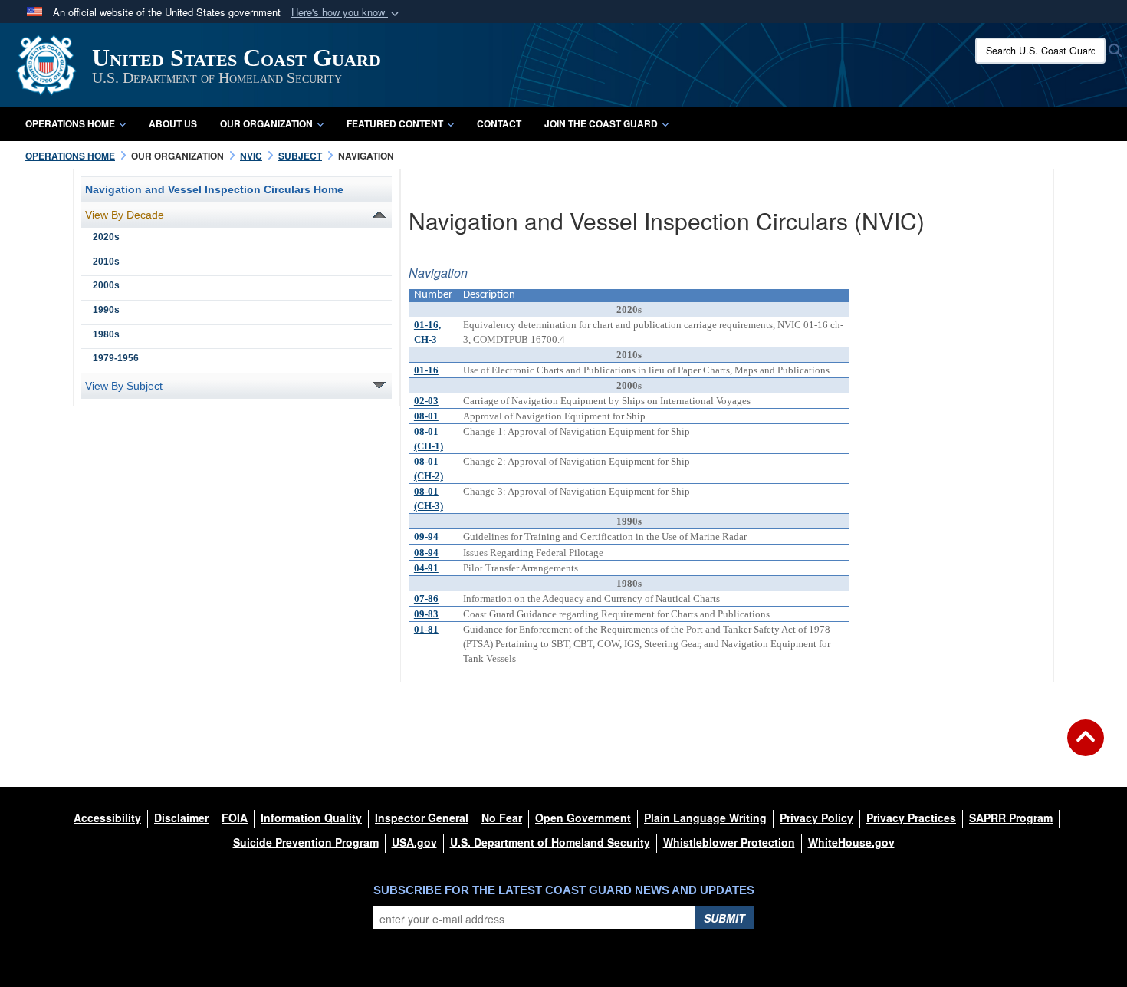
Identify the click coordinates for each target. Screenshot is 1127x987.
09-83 (426, 614)
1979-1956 (116, 358)
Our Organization (266, 123)
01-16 (426, 370)
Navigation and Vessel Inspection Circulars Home (214, 189)
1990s (106, 309)
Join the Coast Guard (601, 123)
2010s (106, 261)
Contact (499, 123)
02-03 (426, 400)
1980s (106, 334)
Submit (724, 918)
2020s (106, 237)
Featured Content (395, 123)
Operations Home (70, 123)
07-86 (426, 598)
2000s (106, 285)
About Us (173, 123)
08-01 (426, 416)
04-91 (426, 568)
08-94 (426, 552)
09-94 (426, 536)
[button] (346, 13)
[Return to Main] (1085, 747)
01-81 (426, 629)
